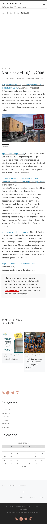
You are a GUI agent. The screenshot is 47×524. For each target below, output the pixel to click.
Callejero (6, 413)
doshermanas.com (18, 507)
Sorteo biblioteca (11, 359)
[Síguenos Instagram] (17, 393)
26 (17, 464)
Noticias (9, 13)
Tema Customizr (34, 512)
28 (29, 464)
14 (29, 457)
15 (36, 457)
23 (42, 460)
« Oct (21, 467)
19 (17, 460)
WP (17, 512)
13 (23, 457)
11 (11, 457)
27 (23, 464)
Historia (5, 424)
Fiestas (5, 420)
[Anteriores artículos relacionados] (37, 326)
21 (29, 460)
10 (5, 457)
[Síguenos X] (12, 393)
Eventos (5, 417)
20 (23, 460)
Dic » (25, 467)
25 (11, 464)
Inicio (3, 13)
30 (42, 464)
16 (42, 457)
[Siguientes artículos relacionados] (42, 326)
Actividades (7, 410)
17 (5, 460)
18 (11, 460)
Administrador (10, 78)
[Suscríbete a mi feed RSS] (3, 393)
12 (17, 457)
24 (5, 464)
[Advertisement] (23, 42)
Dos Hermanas (12, 290)
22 (36, 460)
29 (36, 464)
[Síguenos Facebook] (8, 393)
